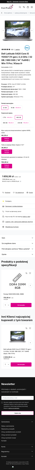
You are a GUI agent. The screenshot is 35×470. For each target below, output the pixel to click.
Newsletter (8, 384)
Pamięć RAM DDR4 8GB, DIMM (14, 294)
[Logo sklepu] (7, 7)
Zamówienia (5, 422)
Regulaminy (5, 451)
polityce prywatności (14, 408)
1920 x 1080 (22, 89)
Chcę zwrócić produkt (8, 435)
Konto (3, 447)
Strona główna (8, 13)
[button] (3, 30)
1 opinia (17, 49)
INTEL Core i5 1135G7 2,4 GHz (17, 84)
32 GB (16, 91)
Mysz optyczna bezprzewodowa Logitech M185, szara (16, 131)
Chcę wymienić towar (8, 438)
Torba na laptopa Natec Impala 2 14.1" (12, 145)
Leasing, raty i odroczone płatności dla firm (19, 222)
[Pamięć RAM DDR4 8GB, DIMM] (17, 281)
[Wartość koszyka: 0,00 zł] (28, 7)
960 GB (15, 94)
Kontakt (3, 441)
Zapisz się (17, 413)
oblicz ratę (26, 216)
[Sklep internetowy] (17, 467)
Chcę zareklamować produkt (11, 432)
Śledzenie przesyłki (7, 429)
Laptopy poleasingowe (21, 13)
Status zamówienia (7, 426)
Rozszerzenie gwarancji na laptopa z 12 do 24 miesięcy (15, 158)
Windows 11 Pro (18, 96)
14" (14, 86)
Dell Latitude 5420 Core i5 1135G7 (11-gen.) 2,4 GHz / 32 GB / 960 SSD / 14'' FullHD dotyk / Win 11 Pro (17, 351)
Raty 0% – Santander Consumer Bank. (17, 1)
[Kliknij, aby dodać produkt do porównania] (26, 273)
